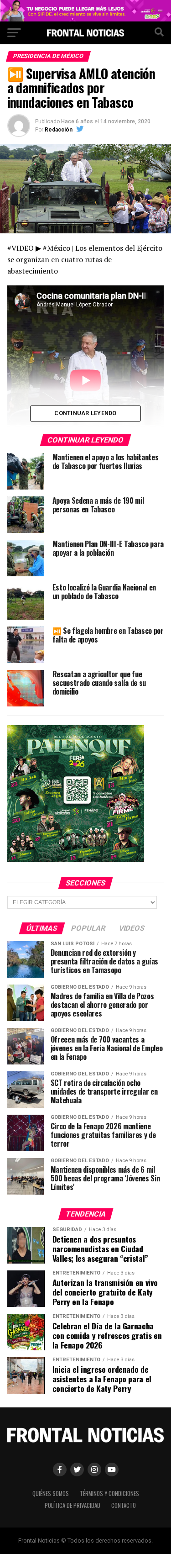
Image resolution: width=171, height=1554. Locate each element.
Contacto (123, 1505)
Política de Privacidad (72, 1505)
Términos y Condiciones (109, 1493)
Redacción (59, 129)
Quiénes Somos (50, 1493)
